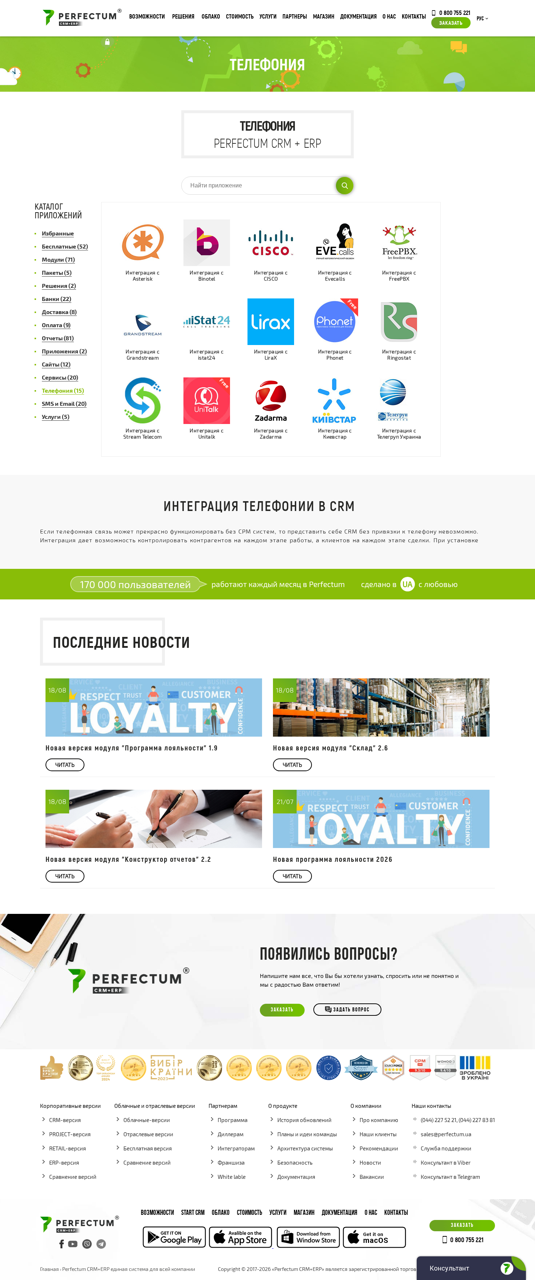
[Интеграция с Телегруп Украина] (399, 400)
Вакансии (372, 1176)
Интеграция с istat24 (206, 355)
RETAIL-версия (67, 1148)
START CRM (193, 1213)
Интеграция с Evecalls (335, 276)
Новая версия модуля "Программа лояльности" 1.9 (131, 747)
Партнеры (294, 16)
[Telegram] (101, 1244)
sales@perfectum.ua (446, 1134)
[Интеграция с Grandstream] (142, 321)
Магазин (323, 16)
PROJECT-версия (70, 1134)
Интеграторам (236, 1148)
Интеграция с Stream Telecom (142, 434)
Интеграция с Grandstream (142, 355)
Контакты (414, 16)
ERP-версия (64, 1162)
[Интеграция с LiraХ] (270, 321)
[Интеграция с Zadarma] (270, 400)
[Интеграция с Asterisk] (142, 242)
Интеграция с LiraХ (271, 355)
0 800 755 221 (454, 12)
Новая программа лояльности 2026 (333, 859)
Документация (358, 16)
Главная (49, 1269)
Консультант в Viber (446, 1162)
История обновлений (304, 1120)
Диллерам (230, 1134)
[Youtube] (73, 1244)
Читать (65, 764)
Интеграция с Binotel (206, 276)
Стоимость (240, 16)
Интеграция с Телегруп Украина (399, 434)
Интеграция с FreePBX (399, 276)
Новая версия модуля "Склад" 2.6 (330, 747)
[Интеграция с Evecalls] (335, 242)
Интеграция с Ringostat (399, 355)
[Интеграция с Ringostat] (399, 321)
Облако (211, 16)
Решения (183, 16)
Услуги (268, 16)
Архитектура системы (305, 1148)
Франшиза (231, 1162)
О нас (389, 16)
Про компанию (379, 1120)
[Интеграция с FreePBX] (399, 242)
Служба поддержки (446, 1148)
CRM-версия (65, 1120)
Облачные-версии (146, 1120)
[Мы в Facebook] (62, 1244)
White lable (232, 1176)
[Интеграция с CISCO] (270, 242)
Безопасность (295, 1162)
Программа (232, 1120)
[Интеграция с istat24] (206, 321)
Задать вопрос (351, 1010)
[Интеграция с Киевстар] (335, 400)
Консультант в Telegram (450, 1176)
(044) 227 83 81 (477, 1120)
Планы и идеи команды (307, 1134)
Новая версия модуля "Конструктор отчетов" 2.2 (128, 859)
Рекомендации (379, 1148)
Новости (370, 1162)
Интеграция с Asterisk (142, 276)
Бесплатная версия (147, 1148)
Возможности (147, 16)
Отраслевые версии (148, 1134)
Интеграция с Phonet (335, 355)
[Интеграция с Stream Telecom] (142, 400)
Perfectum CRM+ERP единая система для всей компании (128, 1269)
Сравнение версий (72, 1176)
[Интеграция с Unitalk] (206, 400)
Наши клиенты (378, 1134)
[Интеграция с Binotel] (206, 242)
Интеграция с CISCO (271, 276)
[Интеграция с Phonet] (335, 321)
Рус (480, 19)
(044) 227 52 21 (438, 1120)
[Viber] (87, 1244)
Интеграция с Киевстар (335, 434)
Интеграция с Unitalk (206, 434)
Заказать (451, 22)
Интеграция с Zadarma (271, 434)
